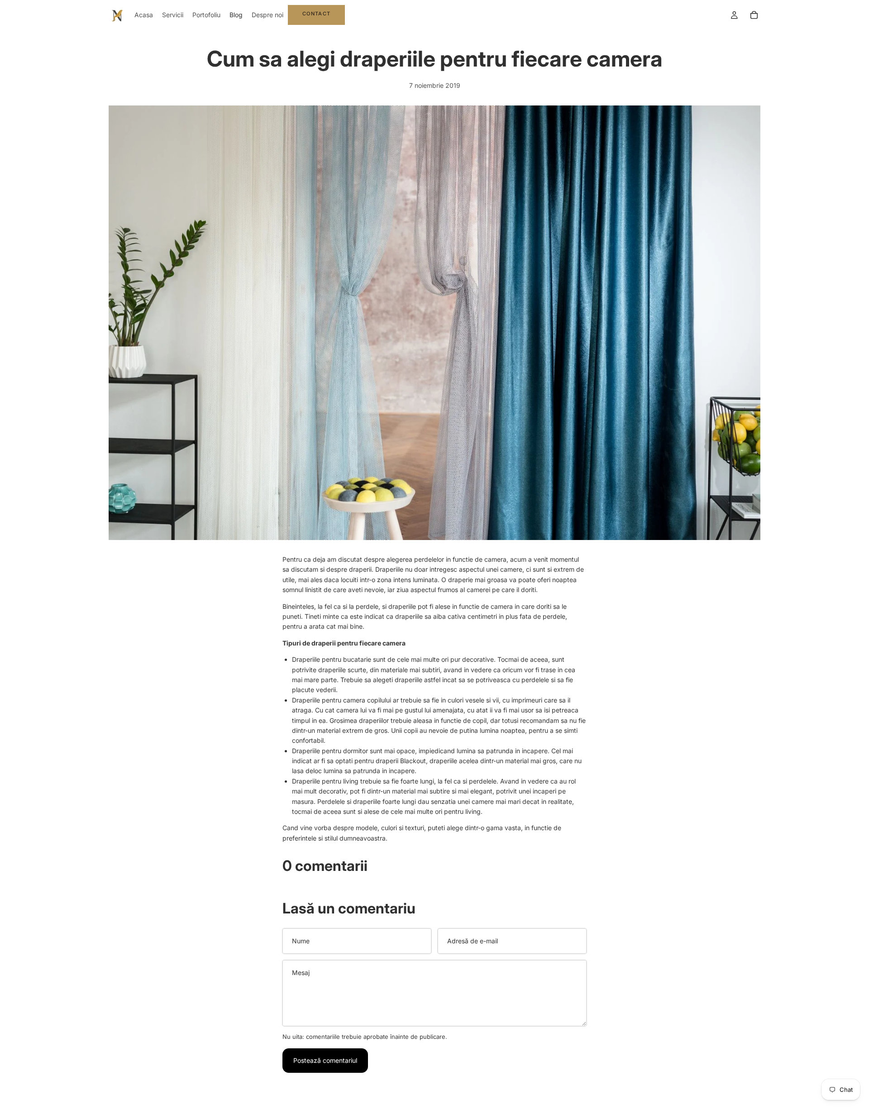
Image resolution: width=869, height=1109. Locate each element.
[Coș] (754, 15)
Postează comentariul (325, 1060)
